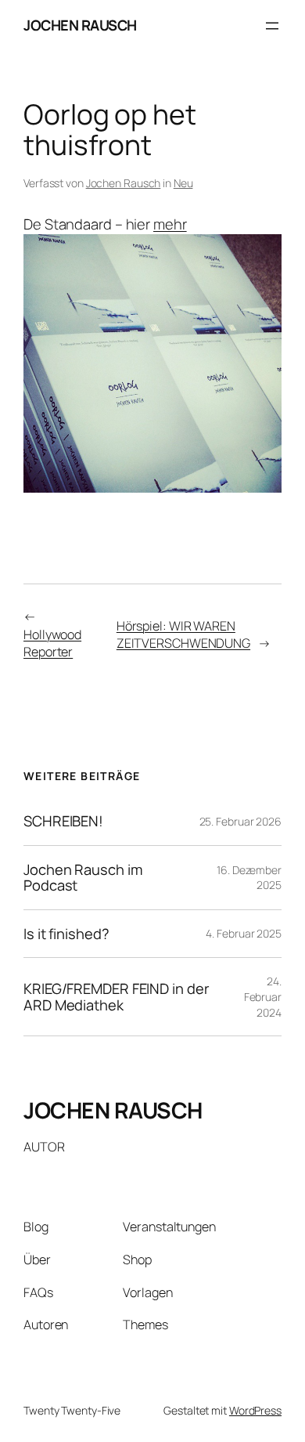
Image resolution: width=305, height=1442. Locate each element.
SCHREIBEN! (63, 821)
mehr (170, 224)
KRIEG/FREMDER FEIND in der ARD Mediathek (116, 997)
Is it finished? (66, 934)
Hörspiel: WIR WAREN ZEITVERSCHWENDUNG (183, 634)
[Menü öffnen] (272, 25)
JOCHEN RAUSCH (80, 25)
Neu (183, 182)
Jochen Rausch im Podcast (82, 878)
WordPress (255, 1410)
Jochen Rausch (123, 182)
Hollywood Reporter (52, 643)
